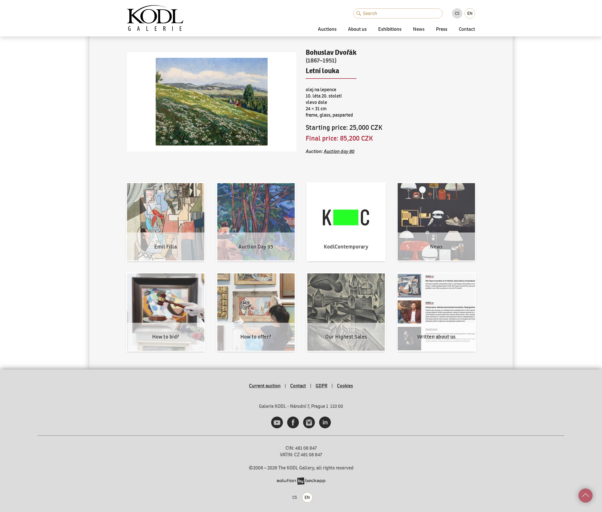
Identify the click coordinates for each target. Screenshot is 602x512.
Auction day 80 (339, 151)
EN (470, 13)
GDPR (321, 386)
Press (441, 29)
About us (357, 29)
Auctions (327, 29)
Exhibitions (389, 29)
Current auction (265, 386)
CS (457, 13)
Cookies (345, 386)
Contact (467, 29)
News (418, 29)
